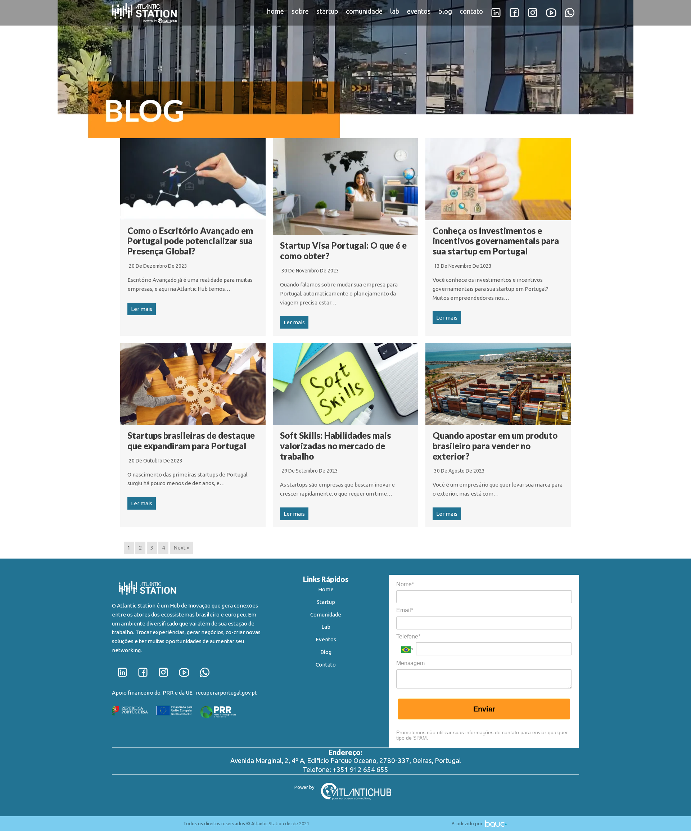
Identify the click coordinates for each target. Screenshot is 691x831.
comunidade (364, 11)
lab (394, 11)
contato (471, 11)
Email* (404, 610)
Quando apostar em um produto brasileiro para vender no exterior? (495, 445)
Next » (181, 548)
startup (327, 11)
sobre (300, 11)
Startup (326, 602)
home (275, 11)
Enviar (484, 709)
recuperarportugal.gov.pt (226, 693)
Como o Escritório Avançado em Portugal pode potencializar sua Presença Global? (190, 241)
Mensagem (410, 663)
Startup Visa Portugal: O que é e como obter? (343, 250)
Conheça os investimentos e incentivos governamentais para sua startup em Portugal (496, 241)
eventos (419, 11)
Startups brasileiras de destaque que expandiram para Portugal (191, 440)
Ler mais (141, 309)
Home (326, 589)
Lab (325, 627)
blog (445, 11)
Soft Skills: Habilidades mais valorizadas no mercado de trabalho (335, 445)
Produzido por (468, 823)
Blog (325, 652)
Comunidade (325, 614)
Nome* (405, 584)
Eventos (326, 639)
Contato (326, 664)
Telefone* (408, 636)
